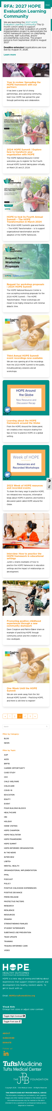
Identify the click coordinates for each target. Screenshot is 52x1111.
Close (47, 5)
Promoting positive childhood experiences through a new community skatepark (24, 623)
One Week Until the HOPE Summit (22, 689)
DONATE (7, 1043)
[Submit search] (46, 726)
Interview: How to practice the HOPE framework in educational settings (25, 556)
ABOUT (6, 1033)
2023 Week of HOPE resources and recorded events (25, 486)
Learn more (10, 55)
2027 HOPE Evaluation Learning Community (20, 23)
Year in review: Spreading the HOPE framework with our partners (24, 84)
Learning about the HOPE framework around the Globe (23, 421)
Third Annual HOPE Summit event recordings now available (25, 357)
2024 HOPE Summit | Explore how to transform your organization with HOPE (24, 152)
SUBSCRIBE (9, 1038)
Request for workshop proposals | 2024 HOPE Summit (25, 285)
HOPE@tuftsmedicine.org (22, 996)
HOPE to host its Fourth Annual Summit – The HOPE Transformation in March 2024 (25, 219)
